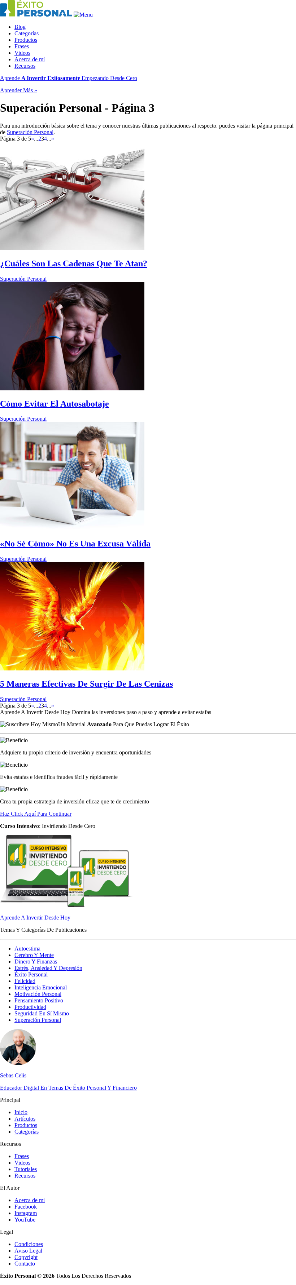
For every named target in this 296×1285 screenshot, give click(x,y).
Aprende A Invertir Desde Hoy (35, 917)
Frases (21, 46)
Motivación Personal (37, 994)
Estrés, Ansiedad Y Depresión (48, 968)
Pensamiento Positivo (38, 1000)
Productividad (30, 1007)
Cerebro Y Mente (34, 955)
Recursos (24, 66)
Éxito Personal (31, 974)
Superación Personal (30, 132)
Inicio (20, 1112)
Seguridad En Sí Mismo (41, 1013)
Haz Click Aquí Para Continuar (35, 814)
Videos (22, 53)
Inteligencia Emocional (40, 987)
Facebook (25, 1207)
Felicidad (24, 981)
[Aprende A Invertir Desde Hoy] (67, 905)
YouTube (24, 1220)
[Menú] (83, 15)
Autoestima (27, 948)
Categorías (26, 33)
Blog (20, 27)
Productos (25, 40)
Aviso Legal (28, 1251)
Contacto (24, 1263)
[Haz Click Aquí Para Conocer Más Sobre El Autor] (18, 1063)
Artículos (24, 1119)
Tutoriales (25, 1169)
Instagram (25, 1213)
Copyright (26, 1257)
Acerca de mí (29, 59)
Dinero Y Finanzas (35, 961)
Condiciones (28, 1244)
